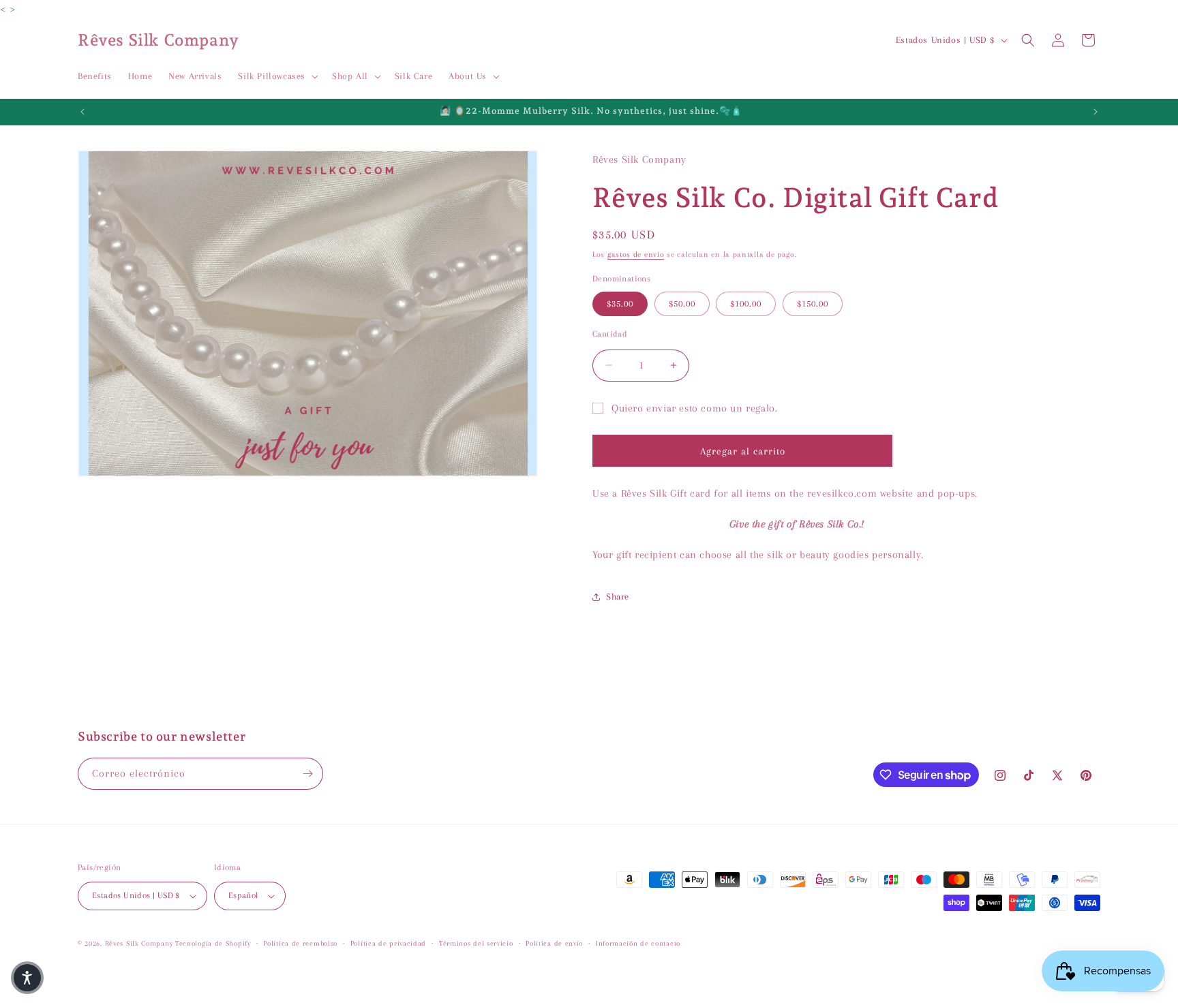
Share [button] (617, 596)
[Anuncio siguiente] (1096, 112)
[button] (277, 76)
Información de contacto (638, 943)
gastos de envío (636, 254)
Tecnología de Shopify (213, 943)
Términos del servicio (476, 943)
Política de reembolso (300, 943)
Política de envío (554, 943)
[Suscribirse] (307, 774)
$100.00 (745, 303)
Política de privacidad (388, 943)
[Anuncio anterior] (82, 112)
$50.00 (682, 303)
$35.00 (620, 303)
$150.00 (812, 303)
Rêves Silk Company (139, 943)
